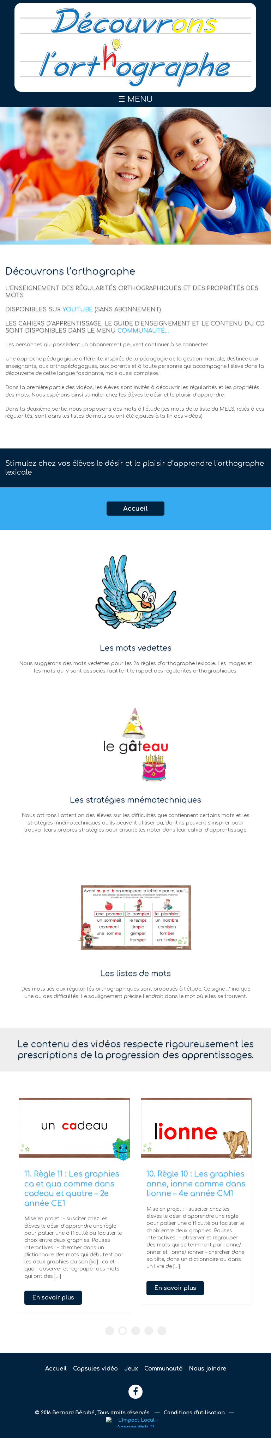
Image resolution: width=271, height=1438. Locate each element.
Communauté (163, 1369)
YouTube (77, 309)
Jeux (131, 1369)
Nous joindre (207, 1369)
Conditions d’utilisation (195, 1412)
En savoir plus (53, 1298)
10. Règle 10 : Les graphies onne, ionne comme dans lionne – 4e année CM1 (196, 1184)
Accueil (135, 508)
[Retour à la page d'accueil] (135, 47)
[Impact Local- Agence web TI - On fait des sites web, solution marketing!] (135, 1421)
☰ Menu (135, 99)
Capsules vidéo (95, 1369)
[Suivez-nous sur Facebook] (135, 1392)
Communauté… (143, 331)
